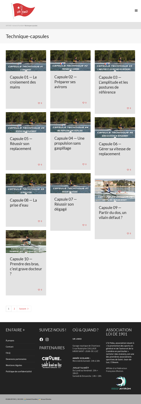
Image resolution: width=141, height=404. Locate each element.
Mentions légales (14, 365)
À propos (10, 340)
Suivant (23, 308)
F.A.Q (8, 352)
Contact (9, 346)
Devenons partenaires (16, 359)
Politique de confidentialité (19, 371)
